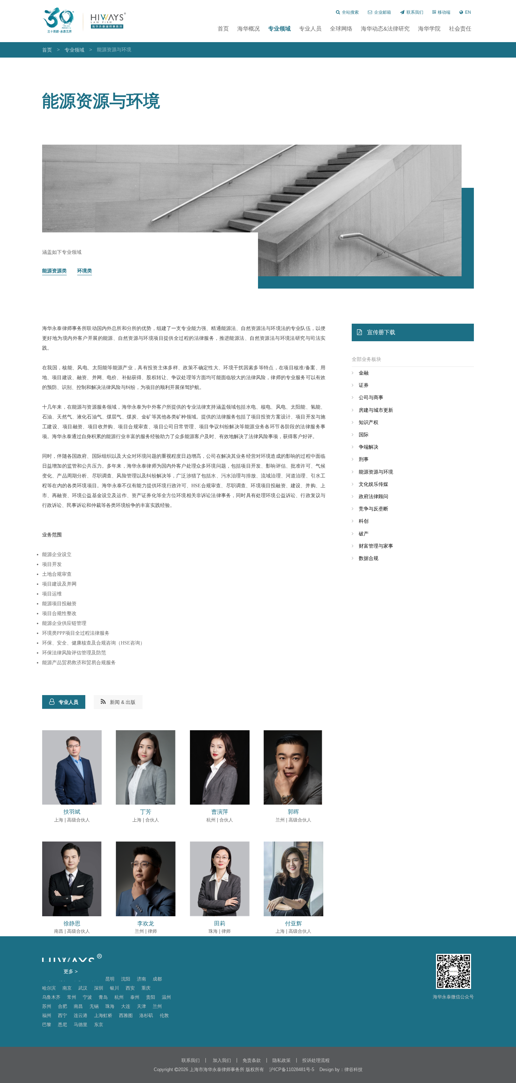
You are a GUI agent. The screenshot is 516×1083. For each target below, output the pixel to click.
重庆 (146, 988)
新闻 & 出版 (122, 702)
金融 (364, 373)
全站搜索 (350, 12)
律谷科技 (353, 1069)
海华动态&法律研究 (385, 29)
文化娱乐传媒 (373, 484)
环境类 (84, 270)
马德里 (80, 1024)
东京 (98, 1024)
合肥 (62, 1006)
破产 (364, 533)
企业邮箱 (382, 12)
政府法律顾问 (373, 496)
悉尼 (62, 1024)
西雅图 (126, 1015)
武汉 (82, 988)
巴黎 (46, 1024)
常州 (71, 997)
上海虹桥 (103, 1015)
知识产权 (368, 422)
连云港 (80, 1015)
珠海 (109, 1006)
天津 (141, 1006)
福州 (46, 1015)
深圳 (98, 988)
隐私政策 (281, 1060)
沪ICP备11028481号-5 (291, 1069)
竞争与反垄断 (373, 508)
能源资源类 (54, 270)
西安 (130, 988)
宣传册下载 (381, 332)
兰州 (157, 1006)
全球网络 (341, 29)
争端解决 (368, 447)
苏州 (46, 1006)
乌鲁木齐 (51, 997)
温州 (166, 997)
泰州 (134, 997)
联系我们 (414, 12)
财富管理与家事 (376, 546)
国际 (364, 434)
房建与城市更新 (376, 410)
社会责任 (460, 29)
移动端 (444, 12)
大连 (125, 1006)
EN (468, 12)
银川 (114, 988)
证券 (364, 385)
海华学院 (429, 29)
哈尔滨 (49, 988)
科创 (364, 521)
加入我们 (221, 1060)
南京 (67, 988)
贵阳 (150, 997)
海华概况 (248, 29)
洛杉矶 (146, 1015)
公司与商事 (371, 397)
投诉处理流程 (316, 1060)
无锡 (94, 1006)
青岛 (103, 997)
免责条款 (252, 1060)
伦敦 (164, 1015)
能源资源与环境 (376, 472)
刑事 (364, 459)
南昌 (78, 1006)
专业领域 (279, 29)
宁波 (87, 997)
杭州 (119, 997)
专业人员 (310, 29)
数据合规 (368, 558)
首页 (223, 29)
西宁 (62, 1015)
